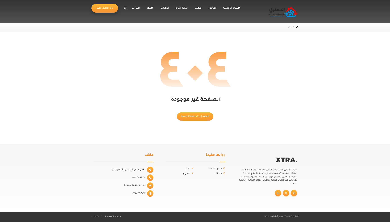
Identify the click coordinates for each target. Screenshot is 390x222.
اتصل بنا (186, 174)
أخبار (188, 169)
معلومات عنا (215, 169)
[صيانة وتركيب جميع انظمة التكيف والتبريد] (283, 12)
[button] (123, 8)
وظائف (218, 174)
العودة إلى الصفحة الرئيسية (195, 116)
